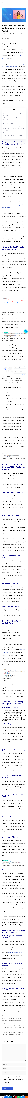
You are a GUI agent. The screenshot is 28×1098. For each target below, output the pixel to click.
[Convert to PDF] (16, 1097)
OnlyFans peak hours (14, 1023)
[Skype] (21, 1097)
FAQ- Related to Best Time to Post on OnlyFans (12, 136)
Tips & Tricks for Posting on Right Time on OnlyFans (13, 129)
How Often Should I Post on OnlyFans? (12, 126)
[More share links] (26, 1097)
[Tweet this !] (8, 1097)
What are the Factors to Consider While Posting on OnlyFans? (13, 122)
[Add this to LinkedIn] (10, 1097)
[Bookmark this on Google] (24, 1097)
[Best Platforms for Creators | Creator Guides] (2, 3)
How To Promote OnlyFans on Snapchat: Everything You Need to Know (12, 1035)
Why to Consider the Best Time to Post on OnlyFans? (13, 114)
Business (7, 1016)
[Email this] (13, 1097)
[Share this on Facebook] (5, 1097)
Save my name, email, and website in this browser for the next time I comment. (14, 1079)
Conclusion (6, 132)
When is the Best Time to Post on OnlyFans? (11, 118)
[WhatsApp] (18, 1097)
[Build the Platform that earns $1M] (26, 331)
